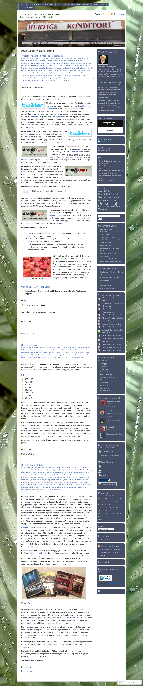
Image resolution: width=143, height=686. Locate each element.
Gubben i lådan (41, 63)
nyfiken (83, 70)
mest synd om (42, 70)
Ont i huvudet (110, 427)
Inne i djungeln (104, 256)
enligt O (117, 420)
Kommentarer (119, 14)
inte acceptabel (82, 350)
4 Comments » (79, 357)
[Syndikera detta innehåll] (99, 546)
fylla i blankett (54, 472)
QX (101, 380)
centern (74, 347)
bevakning (47, 470)
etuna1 (104, 347)
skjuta (45, 75)
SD (32, 355)
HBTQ (118, 198)
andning (68, 467)
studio (31, 78)
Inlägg (107, 14)
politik (87, 352)
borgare (68, 347)
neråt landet (72, 480)
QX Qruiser (55, 73)
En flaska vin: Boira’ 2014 (108, 237)
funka (82, 60)
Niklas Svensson (74, 70)
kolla (29, 68)
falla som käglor (30, 472)
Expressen (56, 60)
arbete (74, 467)
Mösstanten (112, 406)
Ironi (100, 200)
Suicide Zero (104, 385)
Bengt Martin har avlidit (107, 283)
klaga (61, 475)
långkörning (67, 477)
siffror (35, 355)
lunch (23, 480)
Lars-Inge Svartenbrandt (66, 68)
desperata (81, 347)
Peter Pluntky (37, 73)
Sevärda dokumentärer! (108, 288)
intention (39, 65)
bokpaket (55, 470)
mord (66, 70)
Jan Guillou (60, 65)
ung (63, 78)
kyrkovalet (52, 352)
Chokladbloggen (105, 366)
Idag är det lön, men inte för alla (110, 261)
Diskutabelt (31, 58)
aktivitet (58, 58)
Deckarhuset (104, 369)
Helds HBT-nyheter (106, 374)
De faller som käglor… (34, 465)
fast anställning (53, 350)
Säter (91, 73)
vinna (84, 487)
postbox (24, 484)
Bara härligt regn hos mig (108, 253)
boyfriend (36, 60)
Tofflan (104, 298)
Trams (119, 206)
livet (29, 70)
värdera (86, 78)
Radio (107, 206)
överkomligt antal (83, 58)
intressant (52, 65)
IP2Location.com (112, 583)
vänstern (44, 357)
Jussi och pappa (105, 285)
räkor (61, 73)
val (39, 357)
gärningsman (25, 63)
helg (84, 63)
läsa (60, 477)
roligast (86, 73)
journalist (80, 65)
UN (58, 4)
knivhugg (24, 68)
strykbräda (25, 78)
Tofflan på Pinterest (104, 150)
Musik (114, 201)
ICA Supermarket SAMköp (80, 472)
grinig (61, 472)
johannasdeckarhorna (109, 330)
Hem (22, 4)
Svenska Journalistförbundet (72, 355)
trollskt (54, 78)
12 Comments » (65, 80)
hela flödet (78, 63)
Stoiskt (112, 206)
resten (81, 73)
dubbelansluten (34, 350)
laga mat (56, 477)
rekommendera (73, 73)
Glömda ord (104, 372)
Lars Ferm (53, 68)
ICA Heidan (42, 553)
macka (28, 480)
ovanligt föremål (26, 73)
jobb (74, 65)
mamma (34, 70)
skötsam (39, 75)
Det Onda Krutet (85, 470)
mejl (43, 480)
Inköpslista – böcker (43, 4)
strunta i (48, 487)
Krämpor (41, 467)
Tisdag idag (110, 434)
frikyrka (61, 350)
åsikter (23, 470)
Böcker (30, 467)
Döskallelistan (26, 8)
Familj (38, 58)
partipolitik (81, 352)
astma (79, 467)
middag (50, 70)
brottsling (43, 60)
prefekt (30, 484)
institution (46, 475)
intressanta (25, 352)
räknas (45, 484)
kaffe (57, 475)
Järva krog (68, 65)
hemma (88, 63)
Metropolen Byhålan (80, 4)
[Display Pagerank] (105, 462)
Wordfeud (32, 489)
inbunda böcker (32, 475)
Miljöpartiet (60, 352)
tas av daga (38, 78)
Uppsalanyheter (105, 391)
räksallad (52, 484)
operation (50, 482)
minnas (56, 70)
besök (23, 60)
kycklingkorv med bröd (44, 477)
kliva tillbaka (34, 352)
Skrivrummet (104, 382)
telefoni (54, 487)
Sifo (39, 355)
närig (61, 480)
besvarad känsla (54, 347)
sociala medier (52, 75)
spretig (66, 75)
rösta (28, 355)
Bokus (61, 470)
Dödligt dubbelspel (106, 245)
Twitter (59, 78)
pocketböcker (72, 482)
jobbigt (52, 475)
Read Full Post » (27, 333)
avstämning (86, 467)
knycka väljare (43, 352)
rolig (67, 484)
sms (22, 487)
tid (44, 78)
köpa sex (86, 65)
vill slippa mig (52, 357)
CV (29, 4)
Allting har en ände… (107, 229)
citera (66, 470)
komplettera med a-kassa (79, 475)
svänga (59, 355)
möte (39, 480)
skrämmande (46, 355)
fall (62, 60)
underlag (65, 487)
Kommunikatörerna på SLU (109, 377)
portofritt (80, 482)
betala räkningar (37, 470)
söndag (32, 75)
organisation (58, 482)
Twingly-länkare (110, 546)
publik (48, 73)
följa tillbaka (71, 60)
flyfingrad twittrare (43, 472)
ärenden (74, 58)
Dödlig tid (109, 420)
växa (91, 78)
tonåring (48, 78)
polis (44, 73)
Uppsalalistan (104, 388)
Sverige (29, 357)
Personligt (44, 58)
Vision (59, 357)
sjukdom (88, 484)
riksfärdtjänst (60, 484)
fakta (23, 472)
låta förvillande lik (81, 68)
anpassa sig (66, 58)
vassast (80, 78)
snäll (26, 487)
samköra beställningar (76, 484)
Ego (65, 4)
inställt (40, 475)
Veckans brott (26, 80)
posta (86, 482)
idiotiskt (23, 475)
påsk (64, 482)
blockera (29, 60)
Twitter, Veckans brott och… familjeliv (43, 55)
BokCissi (111, 429)
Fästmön (24, 528)
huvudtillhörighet (70, 350)
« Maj (100, 519)
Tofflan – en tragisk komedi (41, 14)
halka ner (67, 472)
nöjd (65, 480)
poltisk (23, 355)
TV (49, 58)
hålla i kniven (69, 63)
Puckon (101, 206)
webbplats (24, 489)
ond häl (32, 482)
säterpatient (25, 75)
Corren (49, 60)
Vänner (57, 467)
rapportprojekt (38, 484)
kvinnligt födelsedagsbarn (40, 68)
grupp (33, 63)
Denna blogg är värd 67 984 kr (108, 455)
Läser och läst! (100, 4)
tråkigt (59, 487)
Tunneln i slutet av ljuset (108, 259)
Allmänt (100, 191)
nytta (88, 70)
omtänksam (25, 482)
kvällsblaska (31, 477)
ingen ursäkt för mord (28, 65)
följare (78, 60)
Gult (113, 198)
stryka (85, 75)
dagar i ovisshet (74, 470)
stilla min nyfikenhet (75, 75)
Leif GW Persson (77, 477)
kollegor (66, 475)
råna (65, 73)
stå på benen (33, 487)
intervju (45, 65)
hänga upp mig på (59, 63)
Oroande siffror (30, 345)
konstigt (24, 477)
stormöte (42, 487)
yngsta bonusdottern (38, 80)
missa (61, 70)
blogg (63, 347)
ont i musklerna (41, 482)
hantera (49, 63)
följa (65, 60)
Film (109, 198)
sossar (53, 355)
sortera (60, 75)
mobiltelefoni (55, 480)
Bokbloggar (103, 364)
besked (29, 470)
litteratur (87, 477)
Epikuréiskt (116, 194)
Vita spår (112, 309)
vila (80, 487)
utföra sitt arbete (71, 78)
